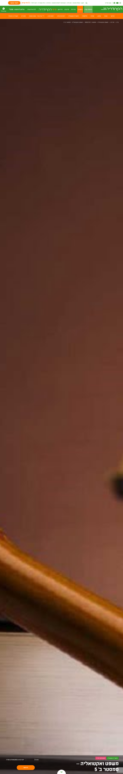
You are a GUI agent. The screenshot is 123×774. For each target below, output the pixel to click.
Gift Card (33, 3)
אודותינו (48, 3)
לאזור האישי (14, 3)
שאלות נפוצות (76, 3)
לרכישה (26, 767)
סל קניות (25, 3)
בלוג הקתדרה (41, 3)
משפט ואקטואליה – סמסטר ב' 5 (73, 22)
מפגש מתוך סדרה (100, 758)
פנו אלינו (69, 3)
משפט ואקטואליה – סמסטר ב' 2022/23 (96, 22)
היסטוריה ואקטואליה (113, 758)
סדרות (112, 22)
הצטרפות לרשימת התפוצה (59, 3)
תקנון (82, 3)
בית (117, 22)
